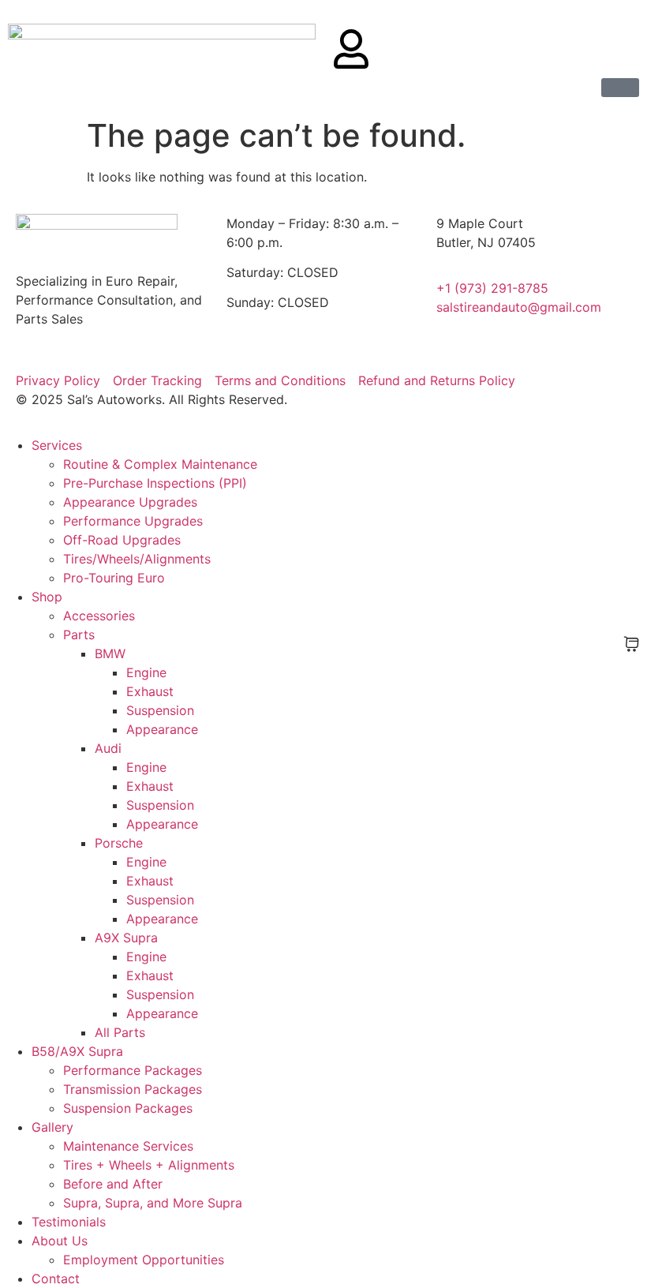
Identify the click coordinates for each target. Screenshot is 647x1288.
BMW (110, 653)
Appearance (162, 729)
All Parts (120, 1032)
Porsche (119, 843)
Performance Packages (132, 1070)
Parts (79, 634)
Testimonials (69, 1222)
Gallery (52, 1127)
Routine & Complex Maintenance (160, 464)
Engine (146, 672)
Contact (56, 1278)
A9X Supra (126, 937)
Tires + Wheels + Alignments (148, 1165)
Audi (108, 748)
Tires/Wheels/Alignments (137, 559)
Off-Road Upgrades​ (122, 540)
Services (57, 445)
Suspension (160, 710)
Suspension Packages (128, 1108)
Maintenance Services (128, 1146)
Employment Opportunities (143, 1259)
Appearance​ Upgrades (130, 502)
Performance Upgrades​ (133, 521)
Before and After (113, 1184)
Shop (47, 597)
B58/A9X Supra (77, 1051)
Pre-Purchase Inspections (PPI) (155, 483)
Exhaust (150, 691)
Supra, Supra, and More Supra (152, 1203)
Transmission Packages (132, 1089)
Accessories (99, 615)
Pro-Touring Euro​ (114, 578)
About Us (60, 1241)
